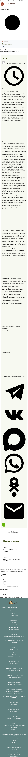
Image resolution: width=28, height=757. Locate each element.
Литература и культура (14, 656)
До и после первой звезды (14, 624)
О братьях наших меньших (14, 677)
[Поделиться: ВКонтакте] (14, 426)
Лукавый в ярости (14, 661)
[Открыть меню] (14, 39)
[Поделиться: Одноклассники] (14, 498)
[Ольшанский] (14, 6)
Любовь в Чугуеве (14, 663)
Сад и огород (14, 738)
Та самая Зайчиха (14, 745)
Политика (14, 714)
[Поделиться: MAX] (14, 450)
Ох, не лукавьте (14, 711)
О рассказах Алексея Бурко (14, 686)
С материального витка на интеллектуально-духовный (14, 735)
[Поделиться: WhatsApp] (14, 474)
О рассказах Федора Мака (14, 693)
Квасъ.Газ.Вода (14, 645)
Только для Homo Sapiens (14, 747)
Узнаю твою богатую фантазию (14, 752)
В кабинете (14, 613)
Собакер (14, 740)
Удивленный (14, 749)
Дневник (14, 622)
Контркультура (14, 649)
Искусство (2, 8)
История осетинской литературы (14, 640)
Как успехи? (14, 642)
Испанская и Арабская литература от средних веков (14, 637)
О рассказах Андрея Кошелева (14, 689)
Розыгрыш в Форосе (14, 731)
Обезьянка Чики (14, 702)
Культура (16, 8)
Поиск (23, 0)
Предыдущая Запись (14, 531)
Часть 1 (5, 548)
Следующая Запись (14, 532)
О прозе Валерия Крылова (14, 679)
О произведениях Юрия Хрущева (14, 684)
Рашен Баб (14, 729)
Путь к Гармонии (14, 721)
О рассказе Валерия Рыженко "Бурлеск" (14, 700)
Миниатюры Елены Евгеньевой (10, 586)
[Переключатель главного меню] (4, 46)
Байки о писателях (14, 611)
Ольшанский (7, 44)
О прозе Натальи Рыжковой (14, 682)
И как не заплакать (14, 629)
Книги (12, 8)
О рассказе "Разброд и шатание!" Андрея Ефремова (14, 697)
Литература (8, 8)
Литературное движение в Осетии (14, 659)
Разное (14, 723)
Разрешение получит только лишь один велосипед (14, 726)
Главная (5, 593)
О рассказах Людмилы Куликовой (14, 691)
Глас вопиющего (14, 620)
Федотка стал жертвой (14, 754)
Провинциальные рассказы (14, 718)
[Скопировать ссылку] (3, 525)
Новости (14, 673)
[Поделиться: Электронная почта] (14, 522)
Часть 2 (5, 557)
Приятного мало (14, 716)
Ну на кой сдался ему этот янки (14, 675)
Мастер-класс (14, 666)
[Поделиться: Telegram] (14, 403)
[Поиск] (14, 38)
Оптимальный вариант (14, 709)
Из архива (14, 631)
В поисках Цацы (14, 615)
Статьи (20, 8)
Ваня (14, 618)
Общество (14, 704)
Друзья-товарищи (14, 627)
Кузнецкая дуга (14, 652)
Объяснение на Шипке (14, 707)
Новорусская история (14, 670)
